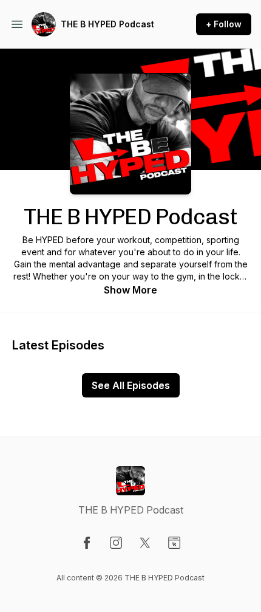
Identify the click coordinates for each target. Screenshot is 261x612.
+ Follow (224, 24)
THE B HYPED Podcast (107, 24)
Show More (130, 290)
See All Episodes (131, 385)
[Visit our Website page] (174, 543)
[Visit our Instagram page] (116, 543)
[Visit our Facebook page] (87, 543)
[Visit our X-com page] (145, 543)
